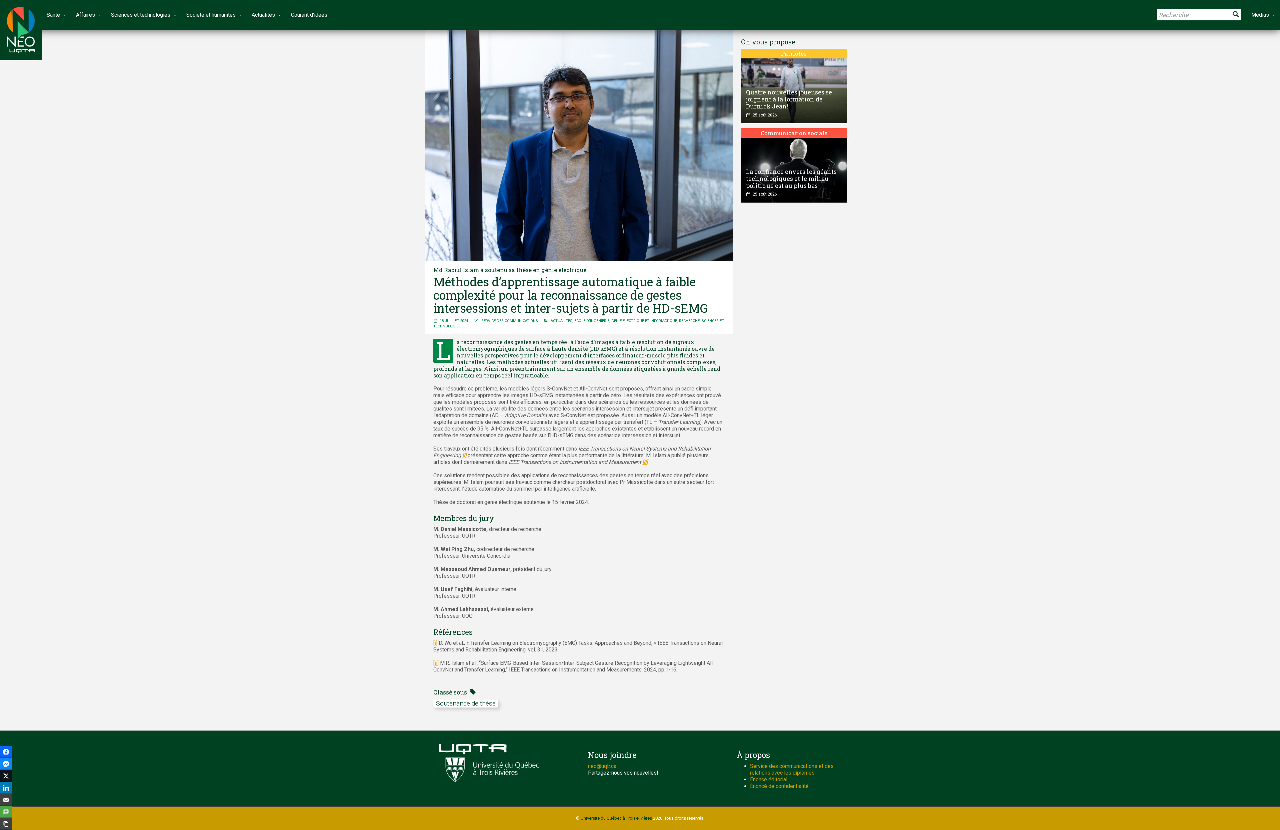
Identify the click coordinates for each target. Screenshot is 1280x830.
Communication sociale (794, 133)
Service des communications (509, 321)
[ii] (436, 663)
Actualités (561, 321)
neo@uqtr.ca (602, 766)
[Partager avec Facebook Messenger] (6, 764)
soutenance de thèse (466, 703)
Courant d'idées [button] (309, 15)
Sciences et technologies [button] (140, 15)
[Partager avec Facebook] (6, 752)
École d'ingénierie (591, 321)
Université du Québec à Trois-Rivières (616, 818)
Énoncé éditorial (768, 779)
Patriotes (794, 53)
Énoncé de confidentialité (779, 786)
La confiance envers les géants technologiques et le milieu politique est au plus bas (791, 179)
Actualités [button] (263, 15)
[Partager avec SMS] (6, 812)
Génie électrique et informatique (644, 321)
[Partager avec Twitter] (6, 776)
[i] (435, 643)
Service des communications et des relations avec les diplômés (792, 769)
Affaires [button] (85, 15)
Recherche (689, 321)
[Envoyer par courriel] (6, 800)
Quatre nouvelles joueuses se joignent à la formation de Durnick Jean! (789, 99)
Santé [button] (53, 15)
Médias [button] (1260, 15)
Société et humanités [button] (211, 15)
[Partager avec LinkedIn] (6, 788)
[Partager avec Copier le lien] (6, 824)
